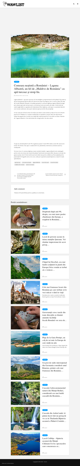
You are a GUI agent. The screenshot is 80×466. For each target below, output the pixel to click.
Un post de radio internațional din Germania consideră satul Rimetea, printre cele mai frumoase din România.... (54, 366)
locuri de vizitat (54, 162)
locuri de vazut (45, 162)
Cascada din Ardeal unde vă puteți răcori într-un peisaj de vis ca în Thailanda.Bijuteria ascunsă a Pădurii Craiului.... (54, 417)
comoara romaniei (26, 162)
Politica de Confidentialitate (8, 463)
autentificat (24, 193)
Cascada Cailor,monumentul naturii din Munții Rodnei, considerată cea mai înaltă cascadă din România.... (54, 392)
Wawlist (45, 461)
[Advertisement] (40, 21)
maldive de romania (19, 164)
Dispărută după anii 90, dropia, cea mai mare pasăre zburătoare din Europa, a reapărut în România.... (54, 215)
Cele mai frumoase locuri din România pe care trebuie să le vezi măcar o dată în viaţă (54, 290)
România (16, 81)
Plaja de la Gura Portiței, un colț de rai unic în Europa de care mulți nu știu (54, 340)
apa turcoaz (17, 162)
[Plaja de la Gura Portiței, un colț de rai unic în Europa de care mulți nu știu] (25, 342)
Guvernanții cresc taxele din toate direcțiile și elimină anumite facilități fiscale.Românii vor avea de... (54, 316)
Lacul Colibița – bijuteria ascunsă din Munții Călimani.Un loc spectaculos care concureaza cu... (54, 442)
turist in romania (30, 164)
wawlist (45, 226)
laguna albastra (36, 162)
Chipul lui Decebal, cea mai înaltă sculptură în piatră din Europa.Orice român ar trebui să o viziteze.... (54, 266)
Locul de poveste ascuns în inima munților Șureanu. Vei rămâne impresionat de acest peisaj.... (54, 240)
